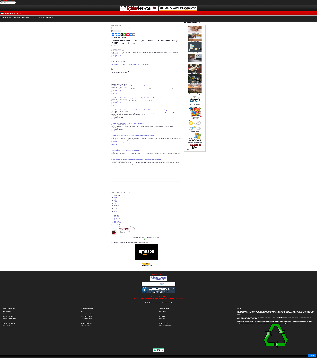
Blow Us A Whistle (115, 224)
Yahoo (115, 200)
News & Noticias (10, 13)
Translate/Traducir (116, 30)
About (160, 321)
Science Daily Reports (119, 46)
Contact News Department (165, 325)
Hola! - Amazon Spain (85, 321)
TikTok (115, 211)
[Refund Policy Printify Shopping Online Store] (146, 239)
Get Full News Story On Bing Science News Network (130, 64)
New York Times (117, 222)
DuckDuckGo (117, 201)
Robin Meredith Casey (164, 323)
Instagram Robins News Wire (9, 323)
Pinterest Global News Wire (8, 321)
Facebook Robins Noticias (8, 316)
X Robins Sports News (7, 314)
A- (20, 13)
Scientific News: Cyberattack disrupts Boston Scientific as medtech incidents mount (132, 135)
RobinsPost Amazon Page (86, 314)
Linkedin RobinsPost (7, 325)
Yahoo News (116, 216)
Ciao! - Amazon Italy (85, 325)
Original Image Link (116, 55)
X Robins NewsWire (6, 311)
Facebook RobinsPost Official (9, 318)
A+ (23, 13)
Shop (17, 13)
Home (2, 13)
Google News (117, 218)
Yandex (115, 203)
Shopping (49, 17)
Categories (16, 17)
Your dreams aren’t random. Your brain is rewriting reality (126, 150)
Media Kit (161, 328)
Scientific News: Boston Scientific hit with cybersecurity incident (127, 123)
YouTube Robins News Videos (9, 328)
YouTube (116, 208)
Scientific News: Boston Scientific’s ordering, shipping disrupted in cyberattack (131, 85)
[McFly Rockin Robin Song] (0, 0)
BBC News (116, 221)
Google (115, 197)
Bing (115, 199)
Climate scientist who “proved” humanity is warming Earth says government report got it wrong (136, 159)
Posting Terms (162, 314)
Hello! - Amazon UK (85, 328)
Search (41, 17)
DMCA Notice (162, 316)
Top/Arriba (312, 355)
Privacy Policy (162, 318)
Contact (34, 17)
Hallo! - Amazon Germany (86, 318)
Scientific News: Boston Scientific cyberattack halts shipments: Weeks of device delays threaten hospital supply (140, 110)
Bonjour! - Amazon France (86, 323)
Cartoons (25, 17)
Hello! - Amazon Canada (86, 316)
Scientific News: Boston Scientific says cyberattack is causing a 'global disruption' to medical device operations (140, 98)
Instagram (116, 210)
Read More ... (114, 93)
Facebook (116, 207)
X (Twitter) (116, 213)
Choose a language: (116, 25)
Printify (82, 311)
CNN (115, 219)
